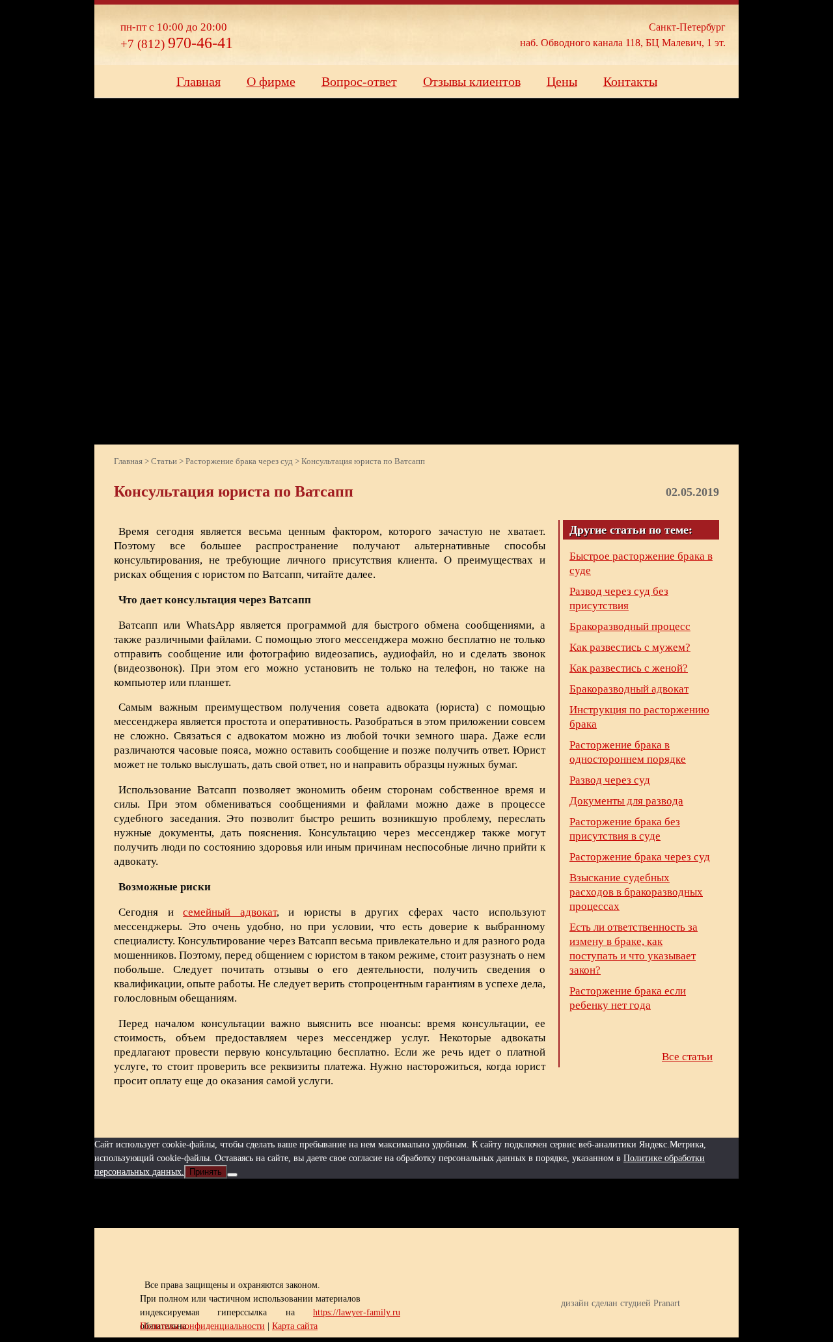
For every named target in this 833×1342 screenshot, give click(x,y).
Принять (205, 1172)
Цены (562, 82)
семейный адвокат (230, 912)
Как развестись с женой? (628, 668)
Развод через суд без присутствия (618, 598)
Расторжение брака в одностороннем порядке (627, 752)
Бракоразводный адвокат (629, 689)
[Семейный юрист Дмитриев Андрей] (407, 34)
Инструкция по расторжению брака (639, 717)
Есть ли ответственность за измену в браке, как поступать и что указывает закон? (633, 948)
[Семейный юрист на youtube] (369, 1203)
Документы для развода (626, 801)
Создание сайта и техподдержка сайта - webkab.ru (685, 1323)
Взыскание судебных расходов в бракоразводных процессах (636, 891)
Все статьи (687, 1056)
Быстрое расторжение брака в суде (641, 563)
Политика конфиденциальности (202, 1326)
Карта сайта (295, 1326)
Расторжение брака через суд (639, 857)
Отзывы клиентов (472, 82)
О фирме (271, 82)
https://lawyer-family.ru (356, 1312)
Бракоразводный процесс (629, 626)
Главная (198, 82)
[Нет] (232, 1175)
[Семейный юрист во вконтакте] (417, 1203)
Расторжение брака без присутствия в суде (624, 828)
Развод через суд (609, 780)
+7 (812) (176, 44)
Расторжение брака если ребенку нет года (627, 998)
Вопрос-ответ (359, 82)
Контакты (630, 82)
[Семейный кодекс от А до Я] (465, 1203)
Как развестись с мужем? (629, 647)
